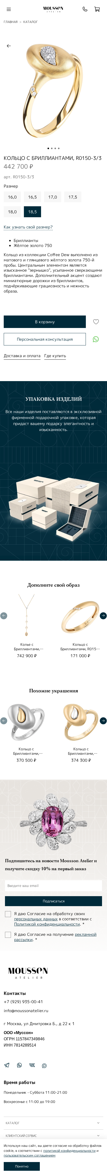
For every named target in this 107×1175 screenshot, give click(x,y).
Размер (11, 186)
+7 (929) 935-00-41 (23, 1001)
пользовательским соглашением (29, 1155)
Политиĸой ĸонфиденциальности (47, 924)
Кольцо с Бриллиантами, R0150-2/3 (81, 753)
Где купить (55, 355)
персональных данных (36, 919)
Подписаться (53, 901)
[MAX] (44, 1065)
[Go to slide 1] (48, 148)
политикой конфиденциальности (69, 1150)
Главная (10, 22)
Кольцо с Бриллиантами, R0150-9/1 (80, 649)
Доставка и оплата (22, 355)
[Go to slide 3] (55, 148)
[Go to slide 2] (52, 148)
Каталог (30, 22)
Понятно (21, 1166)
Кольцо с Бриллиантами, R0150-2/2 (26, 753)
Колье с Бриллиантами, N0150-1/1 (27, 649)
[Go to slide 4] (58, 148)
